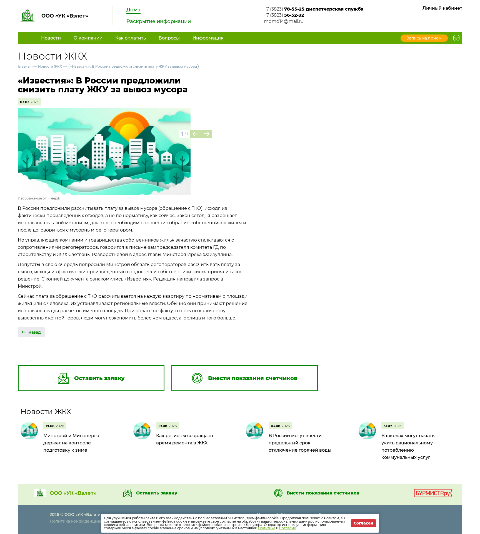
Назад (34, 332)
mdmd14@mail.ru (284, 21)
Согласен (363, 523)
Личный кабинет (442, 8)
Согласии (287, 528)
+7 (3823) (314, 9)
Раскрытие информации (158, 21)
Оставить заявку (156, 493)
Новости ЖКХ (50, 66)
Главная (24, 66)
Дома (133, 10)
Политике (266, 528)
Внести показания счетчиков (323, 493)
